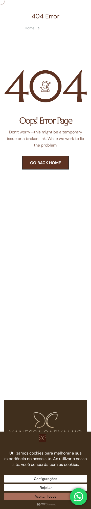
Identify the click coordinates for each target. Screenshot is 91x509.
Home (29, 28)
